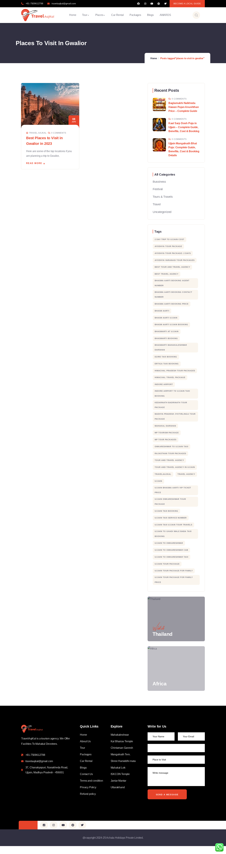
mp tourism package (167, 433)
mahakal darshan (165, 426)
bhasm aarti (162, 311)
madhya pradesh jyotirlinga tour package (175, 416)
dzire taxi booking (166, 357)
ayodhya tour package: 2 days (173, 253)
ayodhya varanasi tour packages (175, 260)
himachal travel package (170, 377)
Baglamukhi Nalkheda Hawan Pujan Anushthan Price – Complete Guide (183, 107)
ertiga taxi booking (167, 364)
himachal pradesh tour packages (175, 371)
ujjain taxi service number (171, 518)
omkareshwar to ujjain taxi (171, 446)
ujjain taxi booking (166, 511)
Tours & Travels (163, 196)
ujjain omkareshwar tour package (170, 501)
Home (153, 58)
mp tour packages (165, 440)
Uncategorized (162, 212)
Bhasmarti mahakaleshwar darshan (171, 347)
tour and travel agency (169, 460)
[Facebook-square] (44, 825)
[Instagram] (145, 3)
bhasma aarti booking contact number (173, 294)
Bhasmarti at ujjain (167, 331)
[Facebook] (138, 3)
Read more (34, 163)
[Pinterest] (158, 3)
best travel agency (166, 274)
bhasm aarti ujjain (166, 318)
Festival (158, 189)
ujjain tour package (167, 564)
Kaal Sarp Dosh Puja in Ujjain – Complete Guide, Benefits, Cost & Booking (183, 127)
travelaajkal (163, 474)
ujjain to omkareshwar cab (171, 550)
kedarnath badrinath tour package (171, 405)
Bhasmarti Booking (166, 338)
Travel (157, 204)
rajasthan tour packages (170, 453)
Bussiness (159, 181)
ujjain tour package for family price (174, 579)
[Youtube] (152, 3)
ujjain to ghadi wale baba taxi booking (173, 533)
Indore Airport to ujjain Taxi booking (172, 393)
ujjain (158, 481)
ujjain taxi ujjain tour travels (173, 525)
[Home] (37, 15)
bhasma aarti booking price (171, 304)
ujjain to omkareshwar (169, 543)
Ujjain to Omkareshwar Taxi (171, 557)
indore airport (164, 384)
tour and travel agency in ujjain (175, 467)
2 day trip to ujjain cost (169, 239)
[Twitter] (165, 3)
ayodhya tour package (168, 246)
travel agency (186, 474)
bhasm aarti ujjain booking (171, 324)
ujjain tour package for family (174, 571)
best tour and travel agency (172, 267)
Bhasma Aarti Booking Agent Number (172, 283)
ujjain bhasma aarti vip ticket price (173, 490)
